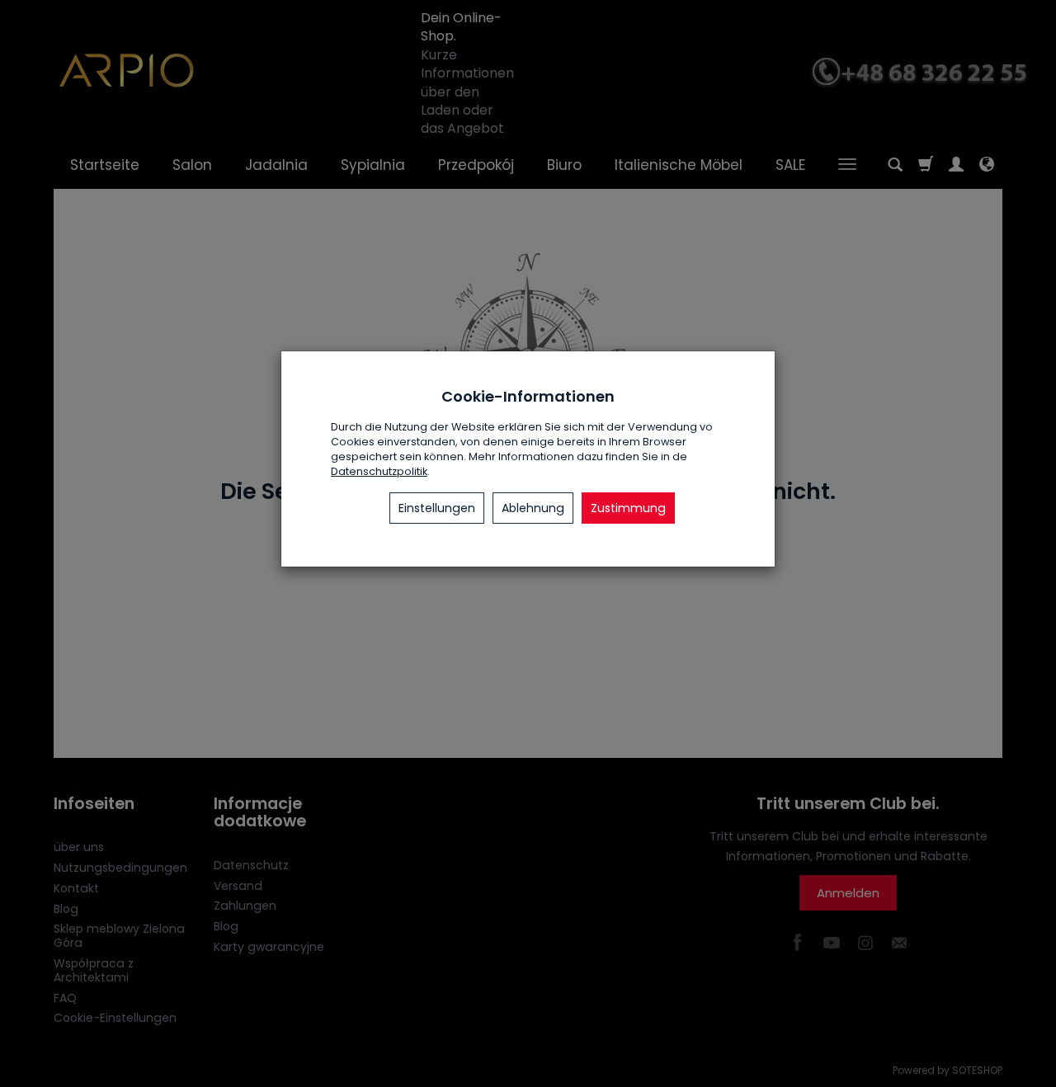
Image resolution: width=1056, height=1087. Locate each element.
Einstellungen (436, 508)
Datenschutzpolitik (379, 472)
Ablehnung (533, 508)
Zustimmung (628, 508)
